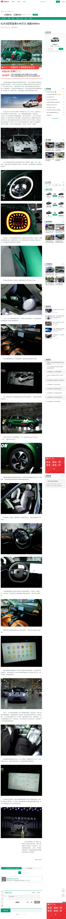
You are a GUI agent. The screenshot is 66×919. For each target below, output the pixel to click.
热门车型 (48, 182)
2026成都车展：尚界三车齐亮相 (53, 384)
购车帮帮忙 (49, 221)
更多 (63, 88)
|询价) (22, 84)
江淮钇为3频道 (27, 868)
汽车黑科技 (49, 264)
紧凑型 (56, 185)
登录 (28, 902)
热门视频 (48, 140)
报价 (26, 18)
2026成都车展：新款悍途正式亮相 (54, 388)
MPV (50, 185)
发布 (37, 902)
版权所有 (60, 485)
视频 (17, 18)
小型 (53, 185)
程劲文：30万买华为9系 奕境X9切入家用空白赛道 (55, 363)
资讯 (22, 18)
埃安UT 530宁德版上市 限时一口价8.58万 (55, 376)
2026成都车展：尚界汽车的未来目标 (54, 397)
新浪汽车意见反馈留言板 (53, 481)
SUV (46, 185)
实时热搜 (48, 88)
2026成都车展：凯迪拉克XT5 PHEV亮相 (55, 380)
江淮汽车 (16, 122)
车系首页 (4, 18)
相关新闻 (63, 895)
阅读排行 (48, 359)
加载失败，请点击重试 (21, 914)
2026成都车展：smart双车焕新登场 (54, 371)
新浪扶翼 (48, 476)
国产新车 (9, 11)
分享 (2, 903)
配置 (9, 18)
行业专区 (63, 475)
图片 (13, 18)
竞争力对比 (49, 189)
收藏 (2, 899)
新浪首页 (63, 890)
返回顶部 (63, 900)
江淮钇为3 (17, 15)
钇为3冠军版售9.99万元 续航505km (11, 868)
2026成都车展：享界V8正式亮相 (53, 401)
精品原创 (48, 306)
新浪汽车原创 (14, 27)
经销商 (30, 18)
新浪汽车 (5, 1)
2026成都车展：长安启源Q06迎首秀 (54, 393)
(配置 (18, 84)
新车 (6, 11)
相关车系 (48, 32)
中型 (60, 185)
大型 (63, 185)
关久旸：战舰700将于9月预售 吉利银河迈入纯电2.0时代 (55, 367)
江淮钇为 (8, 15)
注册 (31, 902)
